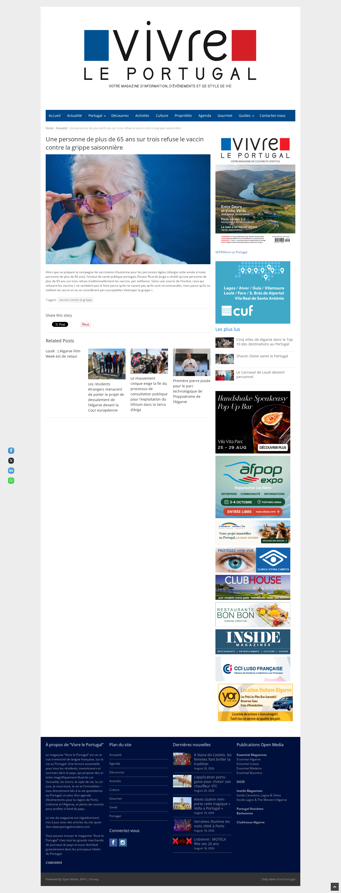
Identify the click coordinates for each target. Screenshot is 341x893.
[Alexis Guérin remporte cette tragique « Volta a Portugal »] (182, 808)
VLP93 (219, 252)
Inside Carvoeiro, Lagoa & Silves (259, 795)
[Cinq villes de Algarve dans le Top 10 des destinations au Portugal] (224, 347)
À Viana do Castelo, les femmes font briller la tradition (213, 759)
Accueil (55, 115)
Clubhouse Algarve (251, 822)
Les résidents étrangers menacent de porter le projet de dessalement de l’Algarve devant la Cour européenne (106, 397)
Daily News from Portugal (278, 879)
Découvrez (120, 115)
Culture (162, 115)
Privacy (94, 879)
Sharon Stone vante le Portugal (262, 356)
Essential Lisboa (248, 764)
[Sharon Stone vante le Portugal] (224, 363)
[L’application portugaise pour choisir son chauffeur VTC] (182, 786)
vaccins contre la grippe (75, 300)
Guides (245, 115)
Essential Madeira (249, 768)
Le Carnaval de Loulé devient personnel (260, 374)
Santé (113, 807)
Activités (142, 115)
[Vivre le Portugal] (170, 55)
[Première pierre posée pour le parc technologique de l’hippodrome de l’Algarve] (191, 362)
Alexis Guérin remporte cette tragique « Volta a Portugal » (212, 804)
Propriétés (183, 115)
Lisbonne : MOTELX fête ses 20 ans (210, 841)
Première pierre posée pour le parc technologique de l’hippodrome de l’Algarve (191, 391)
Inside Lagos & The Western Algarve (262, 800)
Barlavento (245, 813)
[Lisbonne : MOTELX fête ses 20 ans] (182, 844)
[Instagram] (123, 843)
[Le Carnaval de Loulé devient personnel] (224, 379)
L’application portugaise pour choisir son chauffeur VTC (212, 781)
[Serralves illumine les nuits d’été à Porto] (182, 830)
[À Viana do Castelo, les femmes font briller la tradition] (182, 764)
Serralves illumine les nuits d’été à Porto (212, 823)
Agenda (204, 115)
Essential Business (249, 773)
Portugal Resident (250, 809)
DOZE (241, 782)
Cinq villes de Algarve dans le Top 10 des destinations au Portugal (264, 341)
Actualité (74, 115)
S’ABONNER (54, 863)
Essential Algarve (249, 759)
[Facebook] (113, 843)
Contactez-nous (273, 115)
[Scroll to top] (335, 887)
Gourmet (225, 115)
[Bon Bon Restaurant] (252, 614)
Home (49, 128)
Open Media (70, 879)
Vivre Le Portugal (236, 252)
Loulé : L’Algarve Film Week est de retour (63, 354)
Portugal (95, 115)
